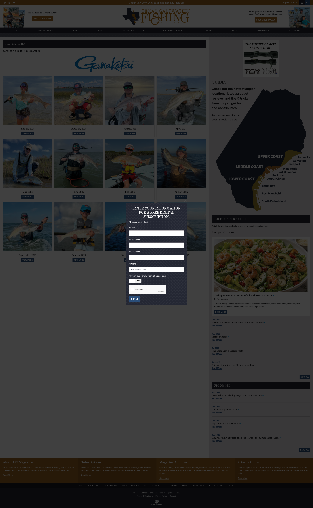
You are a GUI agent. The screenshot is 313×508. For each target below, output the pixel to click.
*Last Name (134, 251)
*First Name (134, 239)
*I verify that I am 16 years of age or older (147, 276)
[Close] (185, 200)
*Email (132, 227)
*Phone (132, 264)
